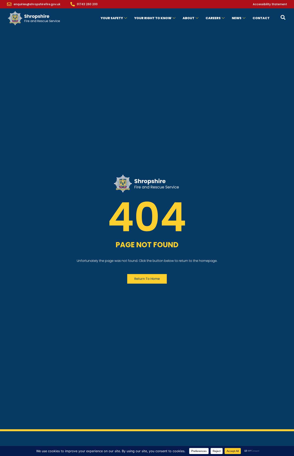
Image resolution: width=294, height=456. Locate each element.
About (188, 18)
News (236, 18)
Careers (213, 18)
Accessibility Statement (270, 4)
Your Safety (112, 18)
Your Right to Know (152, 18)
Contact (261, 18)
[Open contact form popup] (283, 17)
